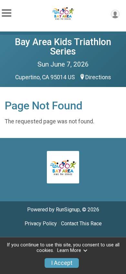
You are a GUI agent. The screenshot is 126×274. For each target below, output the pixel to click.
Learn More (69, 250)
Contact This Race (81, 223)
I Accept (61, 263)
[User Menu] (115, 14)
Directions (98, 77)
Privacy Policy (41, 223)
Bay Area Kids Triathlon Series (63, 46)
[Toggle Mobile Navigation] (6, 13)
